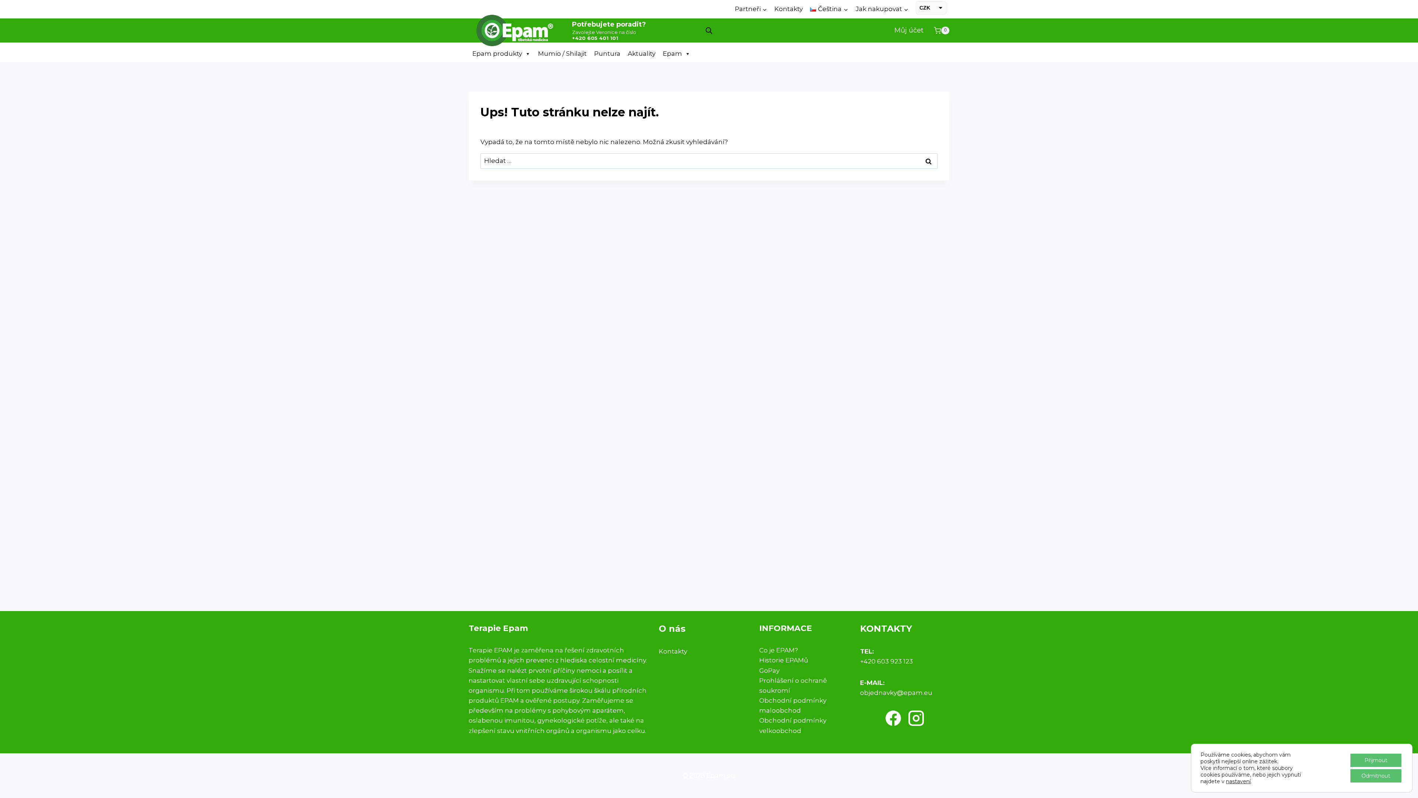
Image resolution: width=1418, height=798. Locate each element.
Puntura (607, 53)
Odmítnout (1376, 776)
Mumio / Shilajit (562, 53)
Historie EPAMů (783, 660)
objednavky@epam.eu (896, 692)
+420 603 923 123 (886, 661)
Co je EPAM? (778, 650)
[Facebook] (893, 718)
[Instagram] (916, 718)
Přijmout (1375, 760)
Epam (672, 53)
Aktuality (641, 53)
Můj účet (909, 30)
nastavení (1238, 781)
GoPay (769, 670)
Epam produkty (497, 53)
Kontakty (788, 9)
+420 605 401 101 (595, 38)
